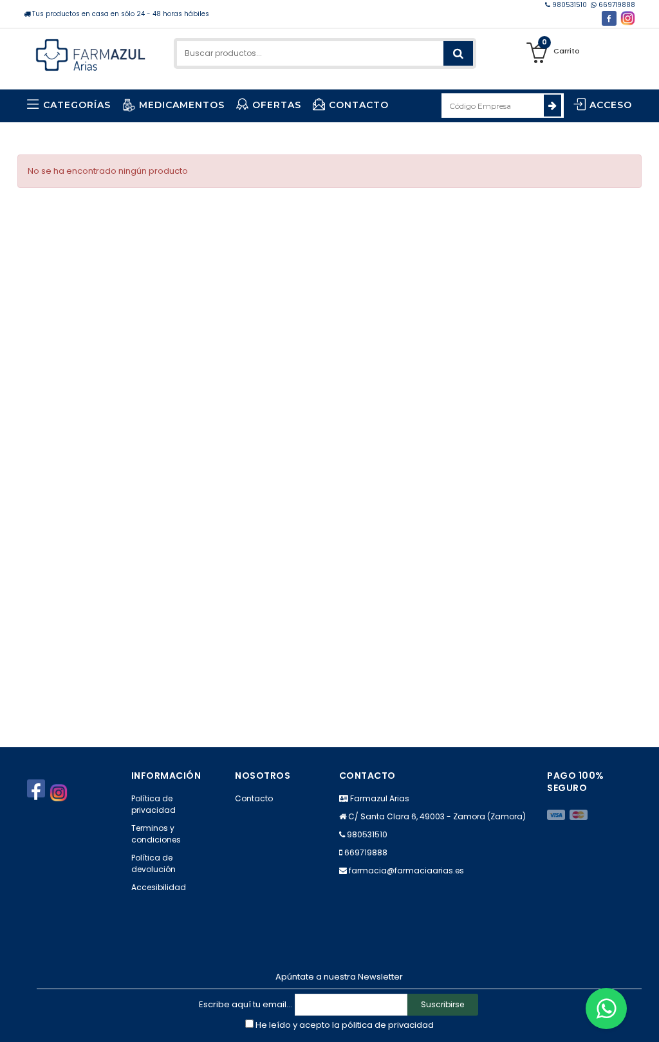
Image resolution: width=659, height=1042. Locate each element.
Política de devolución (153, 863)
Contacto (254, 798)
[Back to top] (645, 1019)
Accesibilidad (158, 887)
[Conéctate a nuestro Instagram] (627, 18)
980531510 (569, 5)
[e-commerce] (90, 53)
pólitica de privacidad (388, 1025)
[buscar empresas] (552, 105)
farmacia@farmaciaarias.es (406, 870)
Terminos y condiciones (156, 834)
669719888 (616, 5)
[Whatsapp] (606, 1008)
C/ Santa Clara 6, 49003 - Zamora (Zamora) (437, 816)
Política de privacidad (153, 804)
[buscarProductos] (458, 53)
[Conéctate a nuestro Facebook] (609, 18)
